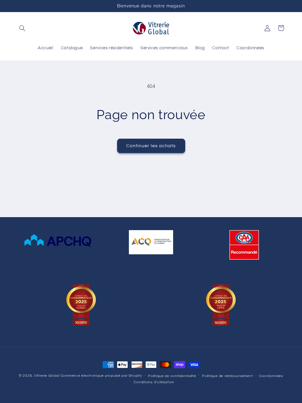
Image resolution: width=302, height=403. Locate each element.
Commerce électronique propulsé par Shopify (101, 375)
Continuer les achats (151, 145)
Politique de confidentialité (172, 376)
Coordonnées (271, 376)
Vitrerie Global (47, 375)
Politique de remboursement (227, 376)
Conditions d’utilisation (154, 382)
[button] (22, 28)
